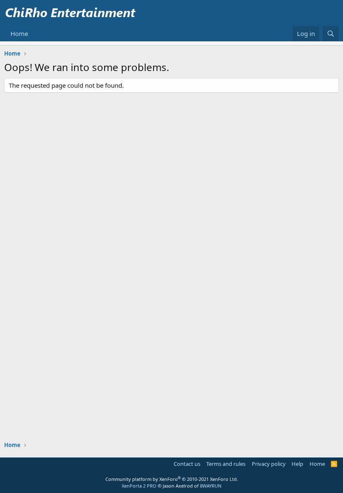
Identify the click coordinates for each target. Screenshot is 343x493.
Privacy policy (269, 464)
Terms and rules (226, 464)
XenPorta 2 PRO (139, 486)
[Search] (331, 33)
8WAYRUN (210, 486)
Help (297, 464)
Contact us (187, 464)
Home (19, 33)
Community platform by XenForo (171, 479)
